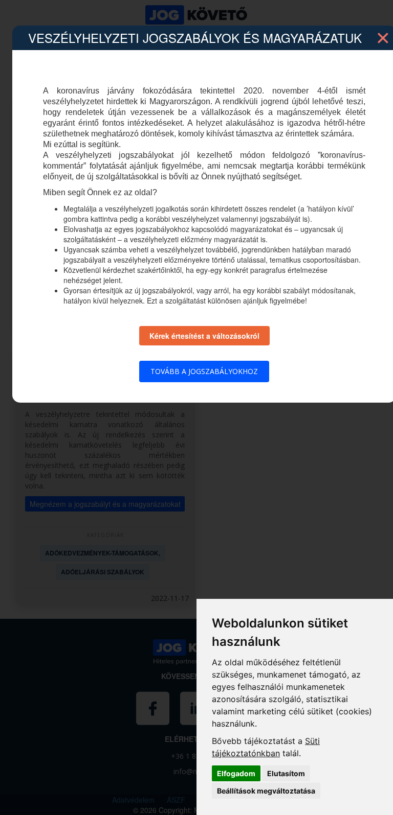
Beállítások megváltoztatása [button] (266, 790)
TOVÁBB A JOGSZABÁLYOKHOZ (204, 371)
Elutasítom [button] (286, 773)
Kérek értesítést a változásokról (204, 336)
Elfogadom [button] (236, 773)
